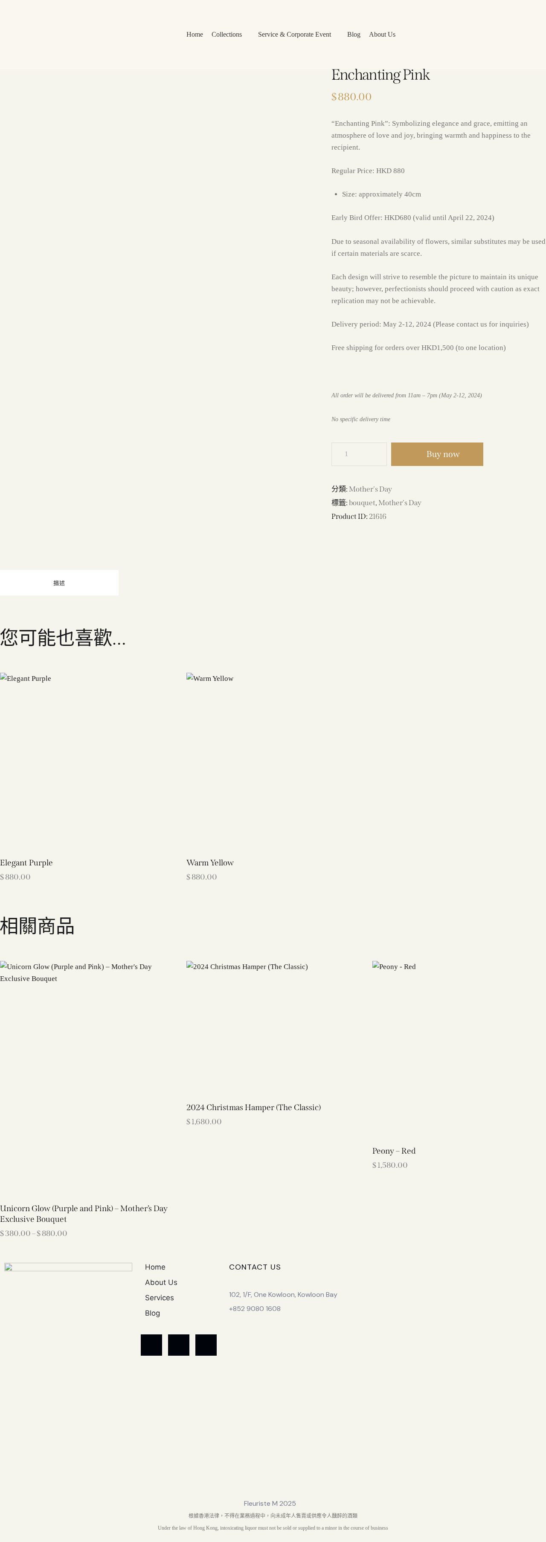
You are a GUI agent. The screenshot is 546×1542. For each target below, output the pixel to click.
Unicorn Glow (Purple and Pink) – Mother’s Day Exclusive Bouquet (84, 1214)
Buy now (443, 454)
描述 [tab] (59, 583)
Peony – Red (394, 1151)
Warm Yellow (210, 863)
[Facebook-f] (178, 1345)
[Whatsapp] (151, 1345)
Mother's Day (370, 489)
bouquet (362, 502)
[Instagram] (206, 1345)
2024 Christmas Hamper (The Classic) (253, 1107)
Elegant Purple (26, 863)
